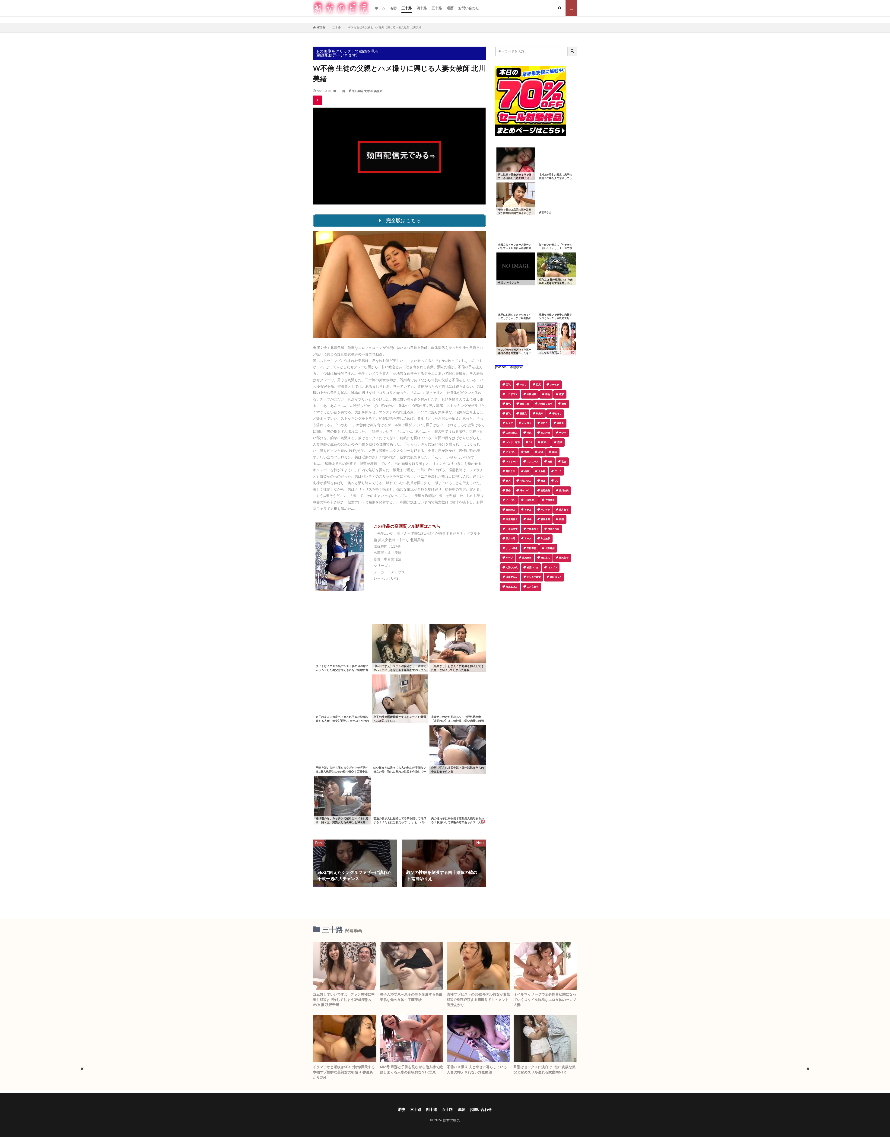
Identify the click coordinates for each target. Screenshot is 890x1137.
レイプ (509, 423)
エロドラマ (512, 394)
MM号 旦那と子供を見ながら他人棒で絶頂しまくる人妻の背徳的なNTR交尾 (411, 1069)
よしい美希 (512, 548)
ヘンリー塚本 (513, 442)
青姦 (543, 481)
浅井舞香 (564, 510)
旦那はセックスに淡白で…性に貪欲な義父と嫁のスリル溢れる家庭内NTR (544, 1069)
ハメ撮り (526, 423)
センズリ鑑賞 (534, 577)
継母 (554, 452)
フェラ (558, 471)
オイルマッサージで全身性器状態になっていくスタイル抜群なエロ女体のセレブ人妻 (545, 1000)
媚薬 (529, 519)
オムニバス (532, 461)
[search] (572, 51)
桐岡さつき (553, 529)
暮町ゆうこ (556, 577)
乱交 (564, 461)
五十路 (437, 8)
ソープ (509, 558)
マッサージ (512, 461)
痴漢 (561, 519)
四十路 (421, 8)
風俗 (508, 490)
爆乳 (508, 404)
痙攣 (561, 394)
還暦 (450, 8)
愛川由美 (564, 490)
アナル (527, 510)
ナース (527, 538)
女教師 (368, 91)
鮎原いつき (532, 567)
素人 (508, 481)
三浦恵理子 (530, 500)
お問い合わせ (468, 8)
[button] (498, 607)
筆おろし (557, 413)
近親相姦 (531, 394)
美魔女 (378, 91)
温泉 (526, 452)
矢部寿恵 (531, 548)
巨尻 (538, 384)
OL (556, 481)
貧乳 (508, 413)
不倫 (547, 394)
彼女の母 (510, 538)
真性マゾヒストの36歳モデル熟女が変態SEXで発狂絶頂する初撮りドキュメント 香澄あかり (478, 1000)
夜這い (544, 442)
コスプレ (552, 567)
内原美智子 (512, 519)
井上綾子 (545, 538)
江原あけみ (512, 587)
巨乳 (508, 384)
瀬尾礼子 (564, 558)
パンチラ (545, 510)
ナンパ (562, 433)
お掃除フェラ (545, 404)
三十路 (406, 8)
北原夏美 (526, 558)
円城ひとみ (525, 481)
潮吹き (560, 423)
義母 (564, 404)
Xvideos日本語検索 (509, 367)
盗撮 (559, 442)
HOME (321, 27)
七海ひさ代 (512, 567)
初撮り (539, 413)
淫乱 (529, 433)
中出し (523, 384)
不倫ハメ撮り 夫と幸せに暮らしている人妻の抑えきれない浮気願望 (477, 1069)
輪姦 (550, 461)
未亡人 (544, 423)
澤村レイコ (525, 490)
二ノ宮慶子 (532, 587)
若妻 (393, 8)
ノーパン (510, 500)
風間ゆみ (510, 510)
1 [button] (317, 100)
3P (530, 442)
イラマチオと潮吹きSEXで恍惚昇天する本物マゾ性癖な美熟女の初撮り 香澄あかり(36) (344, 1072)
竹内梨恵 (550, 500)
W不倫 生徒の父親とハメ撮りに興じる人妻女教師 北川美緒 (384, 27)
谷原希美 (545, 519)
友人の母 (545, 433)
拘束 (526, 471)
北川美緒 (357, 91)
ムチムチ (554, 384)
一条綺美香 (512, 529)
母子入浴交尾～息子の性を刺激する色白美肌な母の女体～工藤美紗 (411, 997)
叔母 (540, 452)
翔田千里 (510, 471)
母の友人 (545, 558)
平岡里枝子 (532, 529)
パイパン (510, 452)
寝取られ (524, 404)
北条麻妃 (550, 548)
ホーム (380, 8)
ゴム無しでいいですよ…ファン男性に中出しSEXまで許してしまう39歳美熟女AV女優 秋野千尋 (344, 1000)
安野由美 (545, 490)
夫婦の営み (512, 433)
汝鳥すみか (512, 577)
